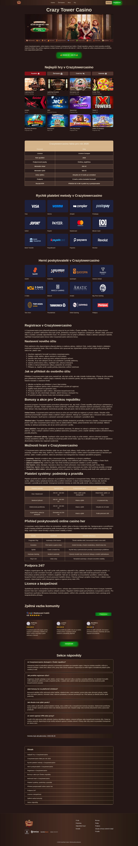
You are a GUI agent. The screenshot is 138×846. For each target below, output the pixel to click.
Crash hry (79, 73)
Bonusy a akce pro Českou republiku (39, 774)
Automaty (101, 73)
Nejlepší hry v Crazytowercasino (37, 754)
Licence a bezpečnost (34, 794)
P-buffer (97, 831)
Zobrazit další (69, 643)
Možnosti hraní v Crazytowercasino (38, 778)
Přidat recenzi (103, 614)
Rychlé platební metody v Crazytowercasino (41, 762)
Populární (34, 73)
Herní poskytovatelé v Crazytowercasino (40, 766)
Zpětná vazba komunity (34, 798)
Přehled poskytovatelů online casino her (40, 786)
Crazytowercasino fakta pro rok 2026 (39, 758)
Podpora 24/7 (31, 790)
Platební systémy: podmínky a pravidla (39, 782)
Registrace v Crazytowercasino (37, 770)
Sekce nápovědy (32, 802)
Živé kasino (56, 73)
